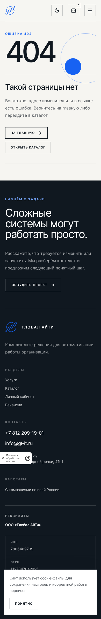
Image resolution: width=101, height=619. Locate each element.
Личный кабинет (19, 396)
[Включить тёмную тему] (57, 10)
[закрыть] (3, 458)
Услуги (11, 380)
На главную (23, 133)
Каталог (12, 388)
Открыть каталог (28, 147)
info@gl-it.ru (19, 443)
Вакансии (13, 405)
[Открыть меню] (90, 10)
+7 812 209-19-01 (24, 433)
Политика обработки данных (12, 458)
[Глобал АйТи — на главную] (10, 10)
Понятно (24, 603)
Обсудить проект (29, 285)
